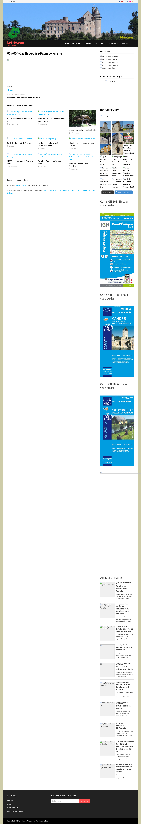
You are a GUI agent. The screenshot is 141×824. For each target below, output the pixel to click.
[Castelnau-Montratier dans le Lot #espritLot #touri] (128, 127)
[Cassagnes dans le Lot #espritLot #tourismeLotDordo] (128, 149)
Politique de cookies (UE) (16, 811)
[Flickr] (130, 1)
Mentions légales (13, 808)
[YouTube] (122, 1)
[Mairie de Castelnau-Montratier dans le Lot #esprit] (105, 127)
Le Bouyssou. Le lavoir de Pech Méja (82, 130)
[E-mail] (133, 1)
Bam (46, 821)
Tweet (10, 89)
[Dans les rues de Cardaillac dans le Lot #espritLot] (117, 183)
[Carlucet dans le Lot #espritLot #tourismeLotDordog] (128, 172)
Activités (99, 43)
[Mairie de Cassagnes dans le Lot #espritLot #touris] (105, 149)
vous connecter (21, 185)
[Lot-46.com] (70, 22)
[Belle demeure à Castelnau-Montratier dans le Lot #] (117, 127)
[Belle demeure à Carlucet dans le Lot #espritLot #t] (117, 172)
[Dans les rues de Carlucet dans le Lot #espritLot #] (105, 172)
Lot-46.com (15, 42)
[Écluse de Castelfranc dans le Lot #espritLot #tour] (105, 138)
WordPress (39, 821)
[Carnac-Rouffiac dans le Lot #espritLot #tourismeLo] (128, 160)
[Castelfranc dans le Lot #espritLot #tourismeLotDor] (128, 138)
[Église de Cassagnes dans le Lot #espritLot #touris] (117, 149)
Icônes (9, 804)
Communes (124, 43)
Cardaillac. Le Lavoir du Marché (19, 143)
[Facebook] (120, 1)
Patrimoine (76, 43)
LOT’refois (112, 43)
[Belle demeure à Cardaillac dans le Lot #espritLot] (105, 183)
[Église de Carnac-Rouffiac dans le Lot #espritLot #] (105, 160)
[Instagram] (128, 1)
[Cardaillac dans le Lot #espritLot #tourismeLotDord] (128, 183)
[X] (125, 1)
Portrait (10, 800)
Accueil (66, 43)
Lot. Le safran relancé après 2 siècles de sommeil (49, 144)
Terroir (88, 43)
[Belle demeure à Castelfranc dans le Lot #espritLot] (117, 138)
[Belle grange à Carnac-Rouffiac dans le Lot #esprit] (117, 160)
